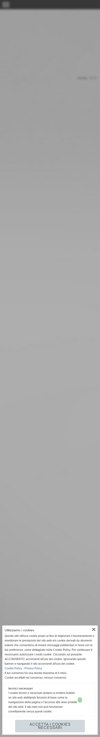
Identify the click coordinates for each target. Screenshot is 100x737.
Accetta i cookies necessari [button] (50, 726)
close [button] (94, 629)
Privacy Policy (33, 668)
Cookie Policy (13, 668)
